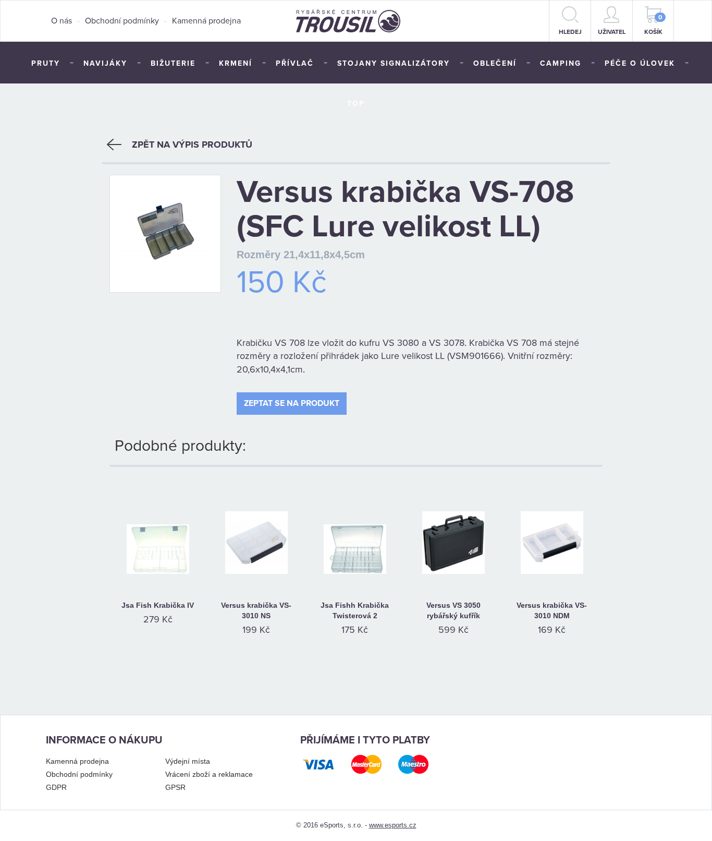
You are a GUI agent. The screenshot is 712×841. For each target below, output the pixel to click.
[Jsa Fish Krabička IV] (157, 529)
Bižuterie (173, 63)
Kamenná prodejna (206, 21)
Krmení (235, 63)
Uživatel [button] (611, 31)
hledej (570, 31)
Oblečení (495, 63)
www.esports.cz (392, 825)
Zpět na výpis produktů (192, 144)
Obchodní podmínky (122, 21)
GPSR (175, 787)
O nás (61, 21)
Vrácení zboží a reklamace (209, 774)
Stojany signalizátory (393, 63)
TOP (356, 103)
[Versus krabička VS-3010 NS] (256, 529)
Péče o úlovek (640, 63)
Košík (653, 24)
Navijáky (105, 63)
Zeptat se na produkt (291, 403)
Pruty (45, 63)
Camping (560, 63)
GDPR (56, 787)
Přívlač (295, 63)
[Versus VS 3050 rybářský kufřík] (453, 529)
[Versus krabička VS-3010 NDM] (551, 529)
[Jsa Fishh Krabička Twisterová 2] (354, 529)
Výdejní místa (187, 761)
